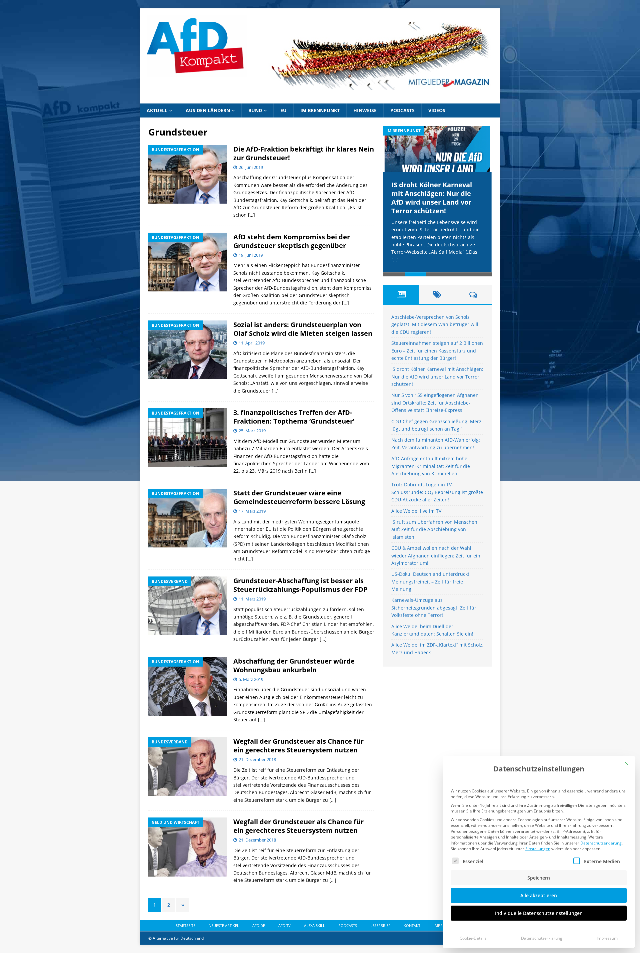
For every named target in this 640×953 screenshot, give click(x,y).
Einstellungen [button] (537, 849)
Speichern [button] (538, 878)
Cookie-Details (473, 938)
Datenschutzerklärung (601, 843)
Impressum (607, 938)
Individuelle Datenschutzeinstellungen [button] (539, 913)
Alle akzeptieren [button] (538, 895)
